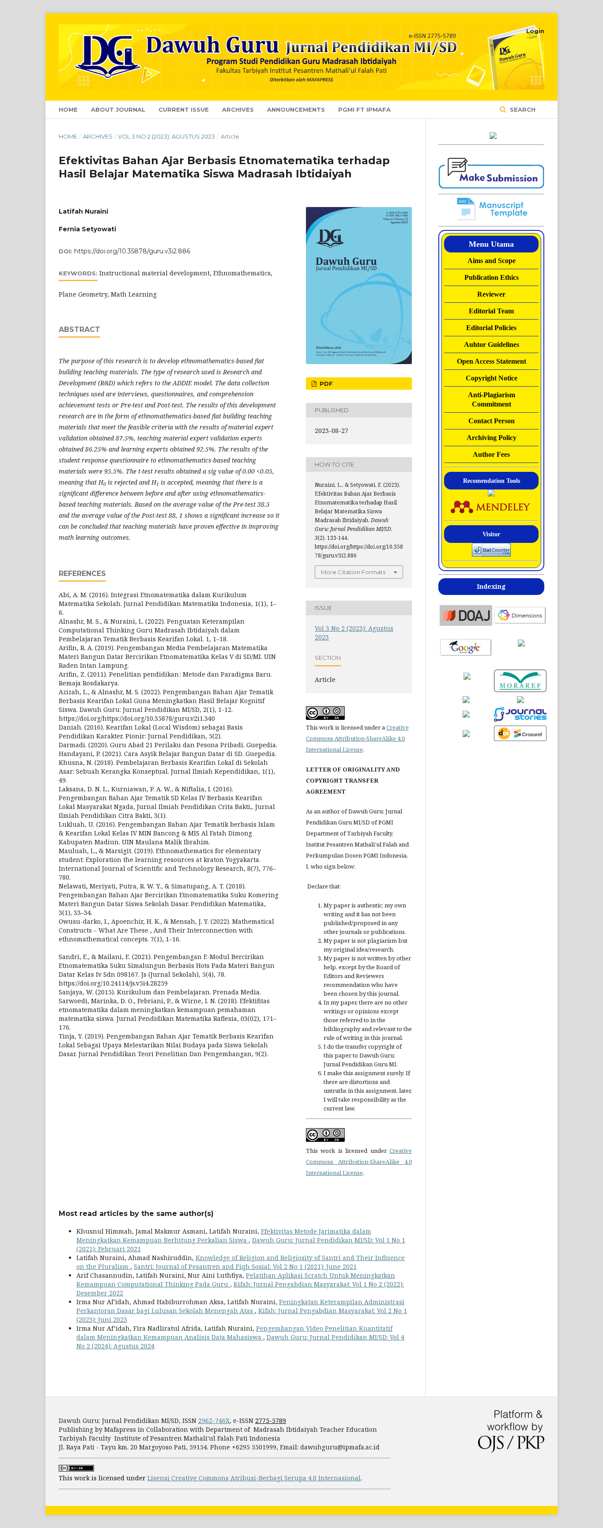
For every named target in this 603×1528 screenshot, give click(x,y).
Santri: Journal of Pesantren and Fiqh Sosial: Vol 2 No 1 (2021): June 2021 (245, 1266)
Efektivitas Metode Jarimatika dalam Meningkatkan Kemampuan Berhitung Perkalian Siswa (223, 1235)
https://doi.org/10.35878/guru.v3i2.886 (132, 251)
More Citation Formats (353, 572)
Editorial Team (491, 311)
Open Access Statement (491, 361)
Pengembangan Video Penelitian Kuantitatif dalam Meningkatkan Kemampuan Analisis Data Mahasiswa (234, 1332)
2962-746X (214, 1420)
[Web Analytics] (491, 550)
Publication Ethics (491, 277)
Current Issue (183, 109)
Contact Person (491, 421)
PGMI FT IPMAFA (364, 109)
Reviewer (491, 294)
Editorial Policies (491, 327)
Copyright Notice (491, 378)
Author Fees (491, 454)
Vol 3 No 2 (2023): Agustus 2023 (166, 136)
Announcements (296, 109)
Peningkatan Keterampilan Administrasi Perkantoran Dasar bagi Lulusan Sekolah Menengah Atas (240, 1306)
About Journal (118, 109)
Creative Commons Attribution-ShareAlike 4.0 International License (357, 738)
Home (68, 109)
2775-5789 (270, 1420)
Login (535, 30)
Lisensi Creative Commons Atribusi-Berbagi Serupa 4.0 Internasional (254, 1478)
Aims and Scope (491, 260)
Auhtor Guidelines (491, 344)
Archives (238, 109)
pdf (325, 383)
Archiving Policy (491, 437)
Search (521, 109)
